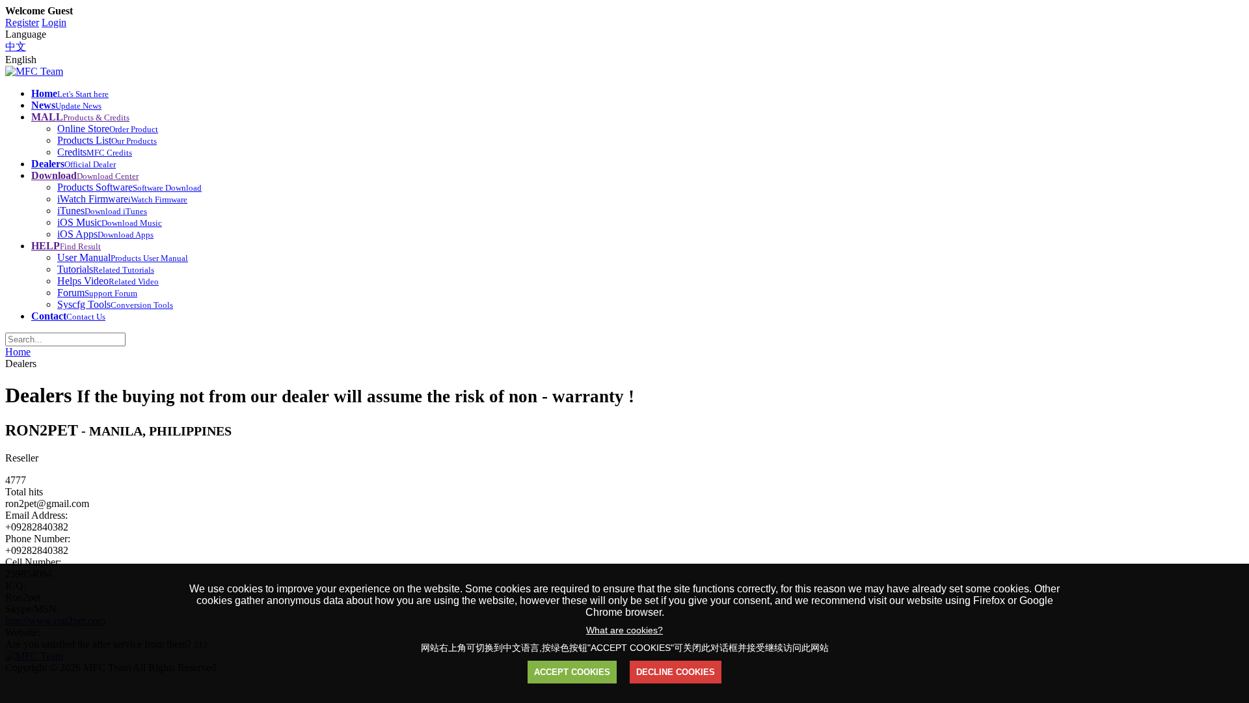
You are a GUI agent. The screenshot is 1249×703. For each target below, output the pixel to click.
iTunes (102, 210)
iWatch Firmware (122, 198)
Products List (107, 140)
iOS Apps (105, 234)
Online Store (107, 128)
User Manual (122, 257)
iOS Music (109, 222)
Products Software (129, 187)
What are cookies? (624, 630)
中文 (15, 46)
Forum (97, 292)
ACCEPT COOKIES (572, 672)
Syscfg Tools (115, 304)
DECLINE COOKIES (675, 672)
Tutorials (105, 269)
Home (18, 351)
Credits (94, 152)
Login (54, 22)
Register (22, 22)
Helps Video (108, 280)
